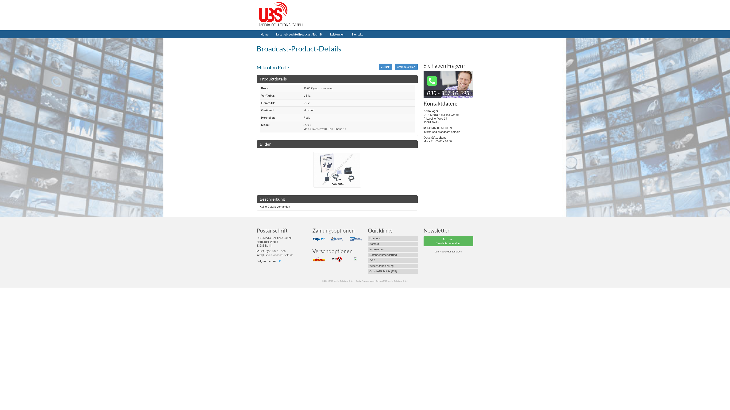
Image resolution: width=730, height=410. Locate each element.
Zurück (385, 66)
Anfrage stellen (406, 66)
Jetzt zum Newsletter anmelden (448, 241)
